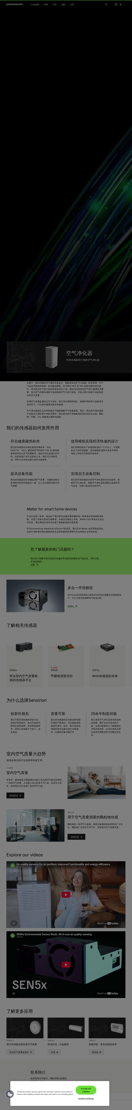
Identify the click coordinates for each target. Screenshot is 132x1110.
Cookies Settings (86, 1098)
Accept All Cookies (86, 1090)
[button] (10, 1094)
